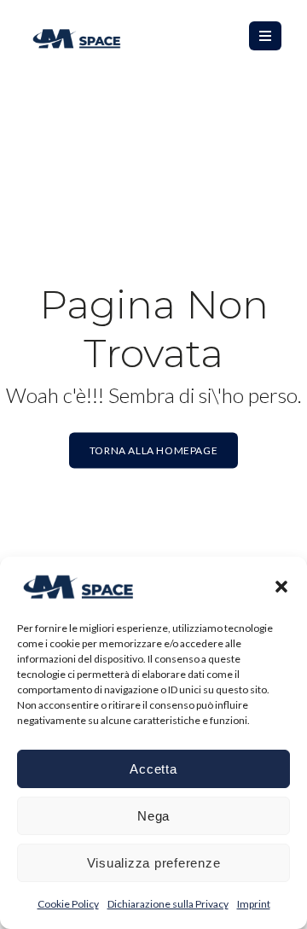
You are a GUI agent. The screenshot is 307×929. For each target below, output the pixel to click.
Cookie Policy (68, 903)
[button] (281, 586)
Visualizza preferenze (154, 863)
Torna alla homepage (153, 449)
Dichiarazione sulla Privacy (168, 903)
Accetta (153, 769)
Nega (153, 816)
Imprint (253, 903)
